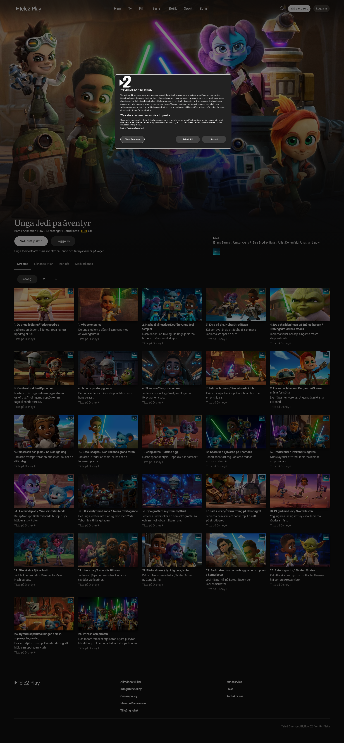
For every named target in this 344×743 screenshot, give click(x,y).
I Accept (214, 139)
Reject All (188, 139)
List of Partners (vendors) (132, 128)
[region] (173, 111)
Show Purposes (132, 139)
